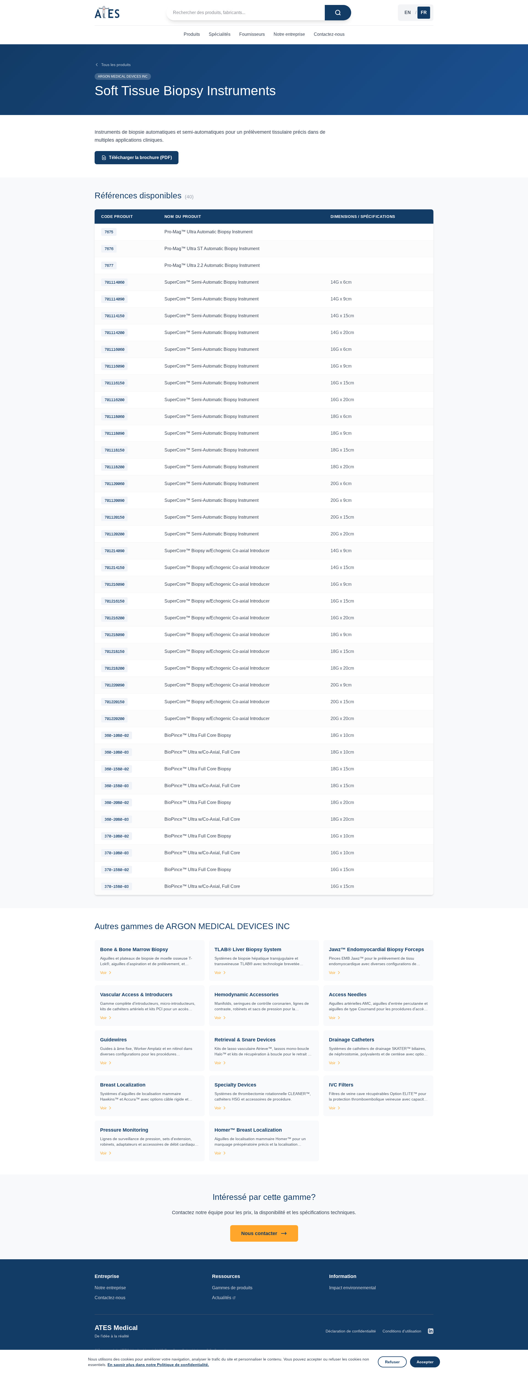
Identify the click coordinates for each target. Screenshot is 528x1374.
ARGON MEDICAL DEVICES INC (123, 76)
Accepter (425, 1362)
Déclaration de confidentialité (351, 1331)
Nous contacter (259, 1233)
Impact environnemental (352, 1287)
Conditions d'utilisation (402, 1331)
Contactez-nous (110, 1297)
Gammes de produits (232, 1287)
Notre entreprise (110, 1287)
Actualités (221, 1297)
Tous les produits (116, 64)
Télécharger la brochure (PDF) (140, 157)
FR (424, 12)
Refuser (392, 1362)
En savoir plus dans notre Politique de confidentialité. (158, 1364)
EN (408, 12)
